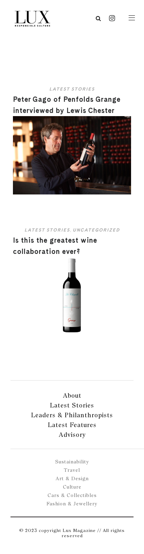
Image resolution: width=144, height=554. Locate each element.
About (72, 395)
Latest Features (72, 424)
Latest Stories (72, 89)
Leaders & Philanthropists (72, 415)
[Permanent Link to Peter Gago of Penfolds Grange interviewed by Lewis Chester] (72, 193)
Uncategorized (96, 230)
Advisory (72, 434)
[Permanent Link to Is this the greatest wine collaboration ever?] (72, 333)
